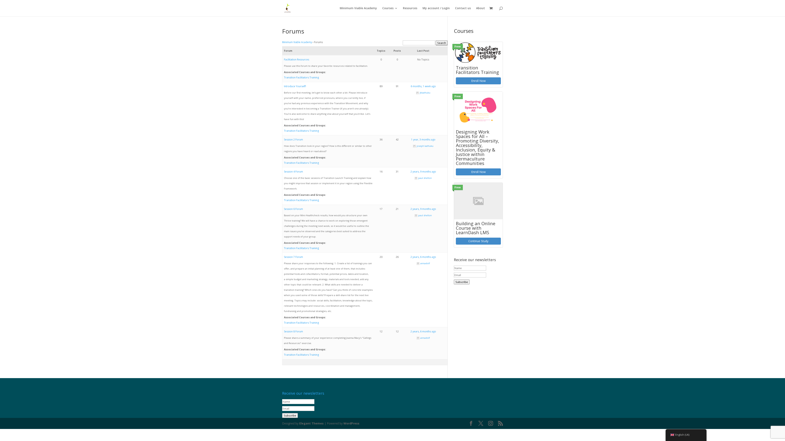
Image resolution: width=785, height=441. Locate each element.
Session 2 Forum (293, 139)
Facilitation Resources (296, 59)
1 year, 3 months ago (423, 139)
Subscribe (461, 282)
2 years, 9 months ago (423, 171)
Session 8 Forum (293, 331)
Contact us (463, 8)
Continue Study (478, 241)
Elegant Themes (311, 423)
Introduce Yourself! (295, 86)
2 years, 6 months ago (423, 257)
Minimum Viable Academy (358, 8)
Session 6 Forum (293, 209)
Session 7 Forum (293, 257)
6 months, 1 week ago (423, 86)
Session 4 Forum (293, 171)
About (480, 8)
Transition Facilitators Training (301, 77)
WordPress (351, 423)
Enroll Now (478, 81)
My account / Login (436, 8)
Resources (410, 8)
